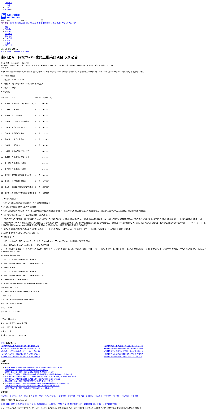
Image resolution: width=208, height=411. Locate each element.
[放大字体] (2, 63)
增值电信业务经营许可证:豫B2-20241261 (33, 404)
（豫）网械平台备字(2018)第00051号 (106, 404)
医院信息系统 (20, 23)
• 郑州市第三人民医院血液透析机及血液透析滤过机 (123, 351)
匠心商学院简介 (51, 396)
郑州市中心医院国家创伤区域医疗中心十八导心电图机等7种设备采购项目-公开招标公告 (38, 374)
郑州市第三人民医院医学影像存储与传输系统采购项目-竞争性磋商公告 (32, 386)
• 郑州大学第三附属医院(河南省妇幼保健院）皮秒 (20, 346)
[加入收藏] (5, 49)
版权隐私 (89, 396)
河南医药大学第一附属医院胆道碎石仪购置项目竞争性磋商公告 (29, 381)
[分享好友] (14, 49)
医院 (54, 23)
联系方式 (71, 396)
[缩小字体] (4, 63)
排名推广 (107, 396)
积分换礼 (116, 396)
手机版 (7, 5)
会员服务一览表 (37, 396)
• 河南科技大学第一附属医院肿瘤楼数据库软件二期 (20, 348)
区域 (12, 23)
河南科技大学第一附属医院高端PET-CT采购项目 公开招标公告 (29, 388)
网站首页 (4, 396)
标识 (40, 23)
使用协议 (80, 396)
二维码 (7, 7)
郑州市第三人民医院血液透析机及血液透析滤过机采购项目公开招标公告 (33, 379)
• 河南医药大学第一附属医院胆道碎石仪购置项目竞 (20, 354)
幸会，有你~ (23, 396)
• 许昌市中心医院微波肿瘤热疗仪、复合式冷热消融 (20, 351)
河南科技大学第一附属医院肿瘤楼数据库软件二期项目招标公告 (29, 372)
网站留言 (125, 396)
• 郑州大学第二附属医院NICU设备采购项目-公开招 (123, 346)
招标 (59, 23)
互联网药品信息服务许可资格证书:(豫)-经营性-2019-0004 (70, 404)
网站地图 (98, 396)
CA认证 (69, 23)
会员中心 (13, 396)
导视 (63, 23)
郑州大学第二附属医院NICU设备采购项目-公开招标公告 (26, 370)
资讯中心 (9, 51)
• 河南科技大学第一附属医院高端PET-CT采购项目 (123, 357)
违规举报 (134, 396)
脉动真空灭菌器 (32, 23)
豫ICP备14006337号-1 (9, 404)
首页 (2, 51)
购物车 (7, 10)
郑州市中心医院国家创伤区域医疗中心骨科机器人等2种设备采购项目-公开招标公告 (37, 383)
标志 (74, 23)
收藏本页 (8, 3)
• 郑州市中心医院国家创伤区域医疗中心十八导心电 (123, 348)
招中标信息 (19, 51)
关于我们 (62, 396)
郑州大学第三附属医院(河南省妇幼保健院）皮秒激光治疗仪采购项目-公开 (33, 367)
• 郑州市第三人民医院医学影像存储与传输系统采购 (20, 357)
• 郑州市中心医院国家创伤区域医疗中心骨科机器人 (123, 354)
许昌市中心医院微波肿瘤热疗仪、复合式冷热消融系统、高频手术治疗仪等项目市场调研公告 (40, 377)
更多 (3, 343)
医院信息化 (47, 23)
